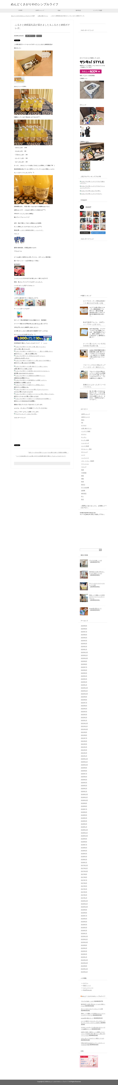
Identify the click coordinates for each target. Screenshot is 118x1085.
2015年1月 (84, 957)
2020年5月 (84, 779)
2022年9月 (84, 696)
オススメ (39, 35)
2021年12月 (84, 723)
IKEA (82, 420)
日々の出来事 (85, 487)
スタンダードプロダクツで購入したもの (92, 1038)
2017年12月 (84, 865)
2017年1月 (84, 898)
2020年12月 (84, 759)
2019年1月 (84, 827)
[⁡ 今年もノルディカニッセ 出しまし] (89, 227)
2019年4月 (84, 818)
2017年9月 (84, 874)
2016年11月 (84, 904)
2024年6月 (84, 634)
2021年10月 (84, 729)
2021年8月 (84, 735)
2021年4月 (84, 747)
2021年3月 (84, 750)
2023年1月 (84, 685)
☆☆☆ (45, 343)
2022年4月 (84, 711)
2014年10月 (84, 963)
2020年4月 (84, 782)
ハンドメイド (85, 458)
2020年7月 (84, 773)
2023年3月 (84, 679)
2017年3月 (84, 892)
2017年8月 (84, 877)
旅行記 (83, 484)
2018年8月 (84, 841)
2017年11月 (84, 868)
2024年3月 (84, 643)
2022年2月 (84, 717)
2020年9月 (84, 767)
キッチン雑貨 (85, 440)
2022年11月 (84, 691)
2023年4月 (84, 676)
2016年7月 (84, 915)
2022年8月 (84, 699)
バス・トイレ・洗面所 (87, 461)
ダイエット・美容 (86, 449)
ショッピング (85, 443)
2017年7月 (84, 880)
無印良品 (78, 10)
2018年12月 (84, 830)
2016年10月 (84, 906)
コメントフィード (88, 988)
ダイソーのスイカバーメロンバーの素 (92, 1009)
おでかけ (83, 425)
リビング (83, 467)
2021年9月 (84, 732)
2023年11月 (84, 655)
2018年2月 (84, 859)
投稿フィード (87, 985)
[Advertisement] (42, 430)
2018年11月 (84, 833)
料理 (82, 481)
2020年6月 (84, 776)
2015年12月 (84, 936)
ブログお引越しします (95, 560)
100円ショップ (39, 10)
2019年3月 (84, 821)
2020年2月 (84, 788)
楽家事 (83, 490)
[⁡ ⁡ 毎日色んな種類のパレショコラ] (83, 214)
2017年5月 (84, 886)
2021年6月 (84, 741)
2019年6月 (84, 812)
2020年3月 (84, 785)
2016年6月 (84, 918)
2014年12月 (84, 960)
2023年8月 (84, 664)
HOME (20, 10)
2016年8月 (84, 912)
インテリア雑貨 (97, 10)
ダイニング (84, 452)
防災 (82, 499)
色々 (82, 496)
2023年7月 (84, 667)
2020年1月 (84, 791)
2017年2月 (84, 895)
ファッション (85, 464)
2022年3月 (84, 714)
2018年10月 (84, 835)
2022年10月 (84, 693)
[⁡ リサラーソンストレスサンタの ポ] (89, 220)
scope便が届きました (95, 608)
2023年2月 (84, 682)
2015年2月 (84, 954)
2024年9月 (84, 625)
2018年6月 (84, 847)
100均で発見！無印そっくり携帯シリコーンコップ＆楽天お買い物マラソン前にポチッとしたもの (93, 1033)
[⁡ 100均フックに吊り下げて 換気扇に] (103, 214)
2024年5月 (84, 637)
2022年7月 (84, 702)
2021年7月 (84, 738)
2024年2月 (84, 646)
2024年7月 (84, 631)
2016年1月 (84, 933)
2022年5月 (84, 708)
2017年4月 (84, 889)
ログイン (85, 983)
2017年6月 (84, 883)
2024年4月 (84, 640)
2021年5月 (84, 744)
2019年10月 (84, 800)
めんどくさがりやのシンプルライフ (34, 4)
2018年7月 (84, 844)
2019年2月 (84, 824)
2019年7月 (84, 809)
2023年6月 (84, 670)
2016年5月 (84, 921)
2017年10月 (84, 871)
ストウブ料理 (85, 446)
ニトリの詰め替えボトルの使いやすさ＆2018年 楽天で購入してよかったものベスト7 (40, 456)
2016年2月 (84, 930)
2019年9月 (84, 803)
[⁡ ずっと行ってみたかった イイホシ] (83, 227)
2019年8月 (84, 806)
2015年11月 (84, 939)
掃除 (82, 478)
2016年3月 (84, 927)
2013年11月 (84, 972)
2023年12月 (84, 652)
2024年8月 (84, 628)
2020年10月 (84, 764)
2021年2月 (84, 753)
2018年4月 (84, 853)
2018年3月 (84, 856)
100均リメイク (85, 417)
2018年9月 (84, 838)
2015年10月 (84, 942)
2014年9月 (84, 966)
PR (82, 422)
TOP (24, 16)
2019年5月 (84, 815)
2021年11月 (84, 726)
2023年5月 (84, 673)
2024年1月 (84, 649)
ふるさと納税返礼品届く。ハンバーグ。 (32, 230)
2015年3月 (84, 951)
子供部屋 (83, 472)
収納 (59, 10)
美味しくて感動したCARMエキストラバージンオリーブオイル (97, 596)
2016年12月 (84, 901)
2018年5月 (84, 850)
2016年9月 (84, 909)
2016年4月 (84, 924)
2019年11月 (84, 797)
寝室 (82, 475)
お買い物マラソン (30, 35)
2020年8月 (84, 770)
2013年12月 (84, 969)
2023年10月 (84, 658)
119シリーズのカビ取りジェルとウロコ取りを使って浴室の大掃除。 (48, 452)
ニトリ (83, 455)
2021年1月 (84, 756)
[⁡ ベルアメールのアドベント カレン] (96, 220)
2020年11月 (84, 762)
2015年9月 (84, 945)
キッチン (83, 437)
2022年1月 (84, 720)
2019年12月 (84, 794)
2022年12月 (84, 688)
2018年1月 (84, 862)
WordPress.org (87, 990)
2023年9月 (84, 661)
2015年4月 (84, 948)
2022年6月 (84, 705)
